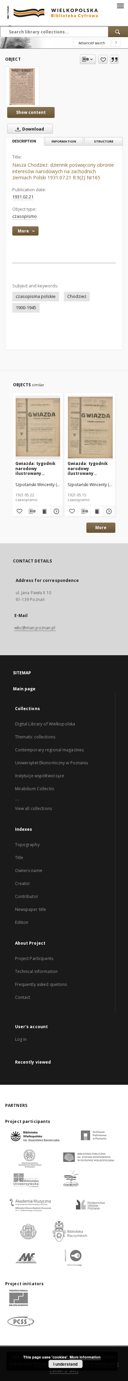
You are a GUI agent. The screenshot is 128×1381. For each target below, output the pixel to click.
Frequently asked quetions (41, 984)
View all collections (33, 808)
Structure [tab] (103, 141)
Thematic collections (35, 737)
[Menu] (120, 5)
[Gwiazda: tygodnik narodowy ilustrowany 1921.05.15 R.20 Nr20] (90, 427)
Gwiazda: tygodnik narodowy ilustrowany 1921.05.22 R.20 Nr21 (36, 468)
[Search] (118, 31)
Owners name (28, 870)
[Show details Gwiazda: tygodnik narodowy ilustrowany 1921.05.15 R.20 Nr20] (108, 511)
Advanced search (92, 43)
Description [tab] (24, 141)
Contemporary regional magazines (49, 750)
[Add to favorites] (103, 59)
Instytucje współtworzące (40, 776)
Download (32, 129)
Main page (24, 689)
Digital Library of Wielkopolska (45, 724)
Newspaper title (30, 909)
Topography (27, 844)
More (100, 527)
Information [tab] (64, 141)
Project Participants (34, 958)
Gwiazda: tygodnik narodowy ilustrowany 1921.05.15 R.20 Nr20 (89, 468)
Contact (22, 997)
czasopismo (24, 216)
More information (85, 1357)
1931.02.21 (22, 197)
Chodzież (76, 296)
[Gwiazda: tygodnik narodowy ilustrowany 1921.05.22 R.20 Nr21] (38, 427)
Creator (22, 883)
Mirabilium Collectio (34, 789)
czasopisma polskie (36, 296)
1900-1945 (26, 308)
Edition (22, 922)
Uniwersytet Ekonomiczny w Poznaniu (51, 763)
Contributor (26, 896)
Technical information (36, 971)
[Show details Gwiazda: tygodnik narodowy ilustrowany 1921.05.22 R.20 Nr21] (55, 511)
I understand (65, 1364)
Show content (31, 112)
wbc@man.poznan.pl (35, 628)
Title (19, 857)
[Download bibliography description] (31, 511)
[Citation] (114, 59)
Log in (21, 1039)
